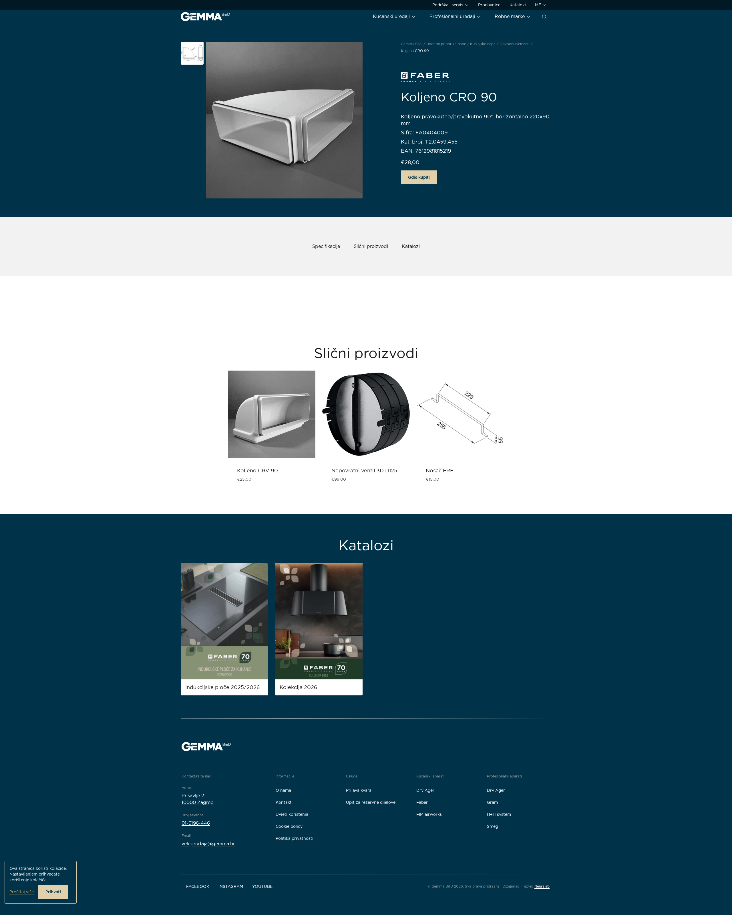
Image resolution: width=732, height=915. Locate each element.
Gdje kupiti (419, 177)
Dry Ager (425, 790)
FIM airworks (429, 814)
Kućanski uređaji (392, 16)
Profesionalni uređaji (452, 16)
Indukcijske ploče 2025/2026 (222, 687)
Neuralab (542, 886)
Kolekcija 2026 (298, 687)
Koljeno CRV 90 (257, 471)
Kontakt (284, 802)
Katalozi (518, 5)
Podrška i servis (448, 5)
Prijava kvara (358, 790)
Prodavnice (489, 5)
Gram (492, 802)
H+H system (499, 814)
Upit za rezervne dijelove (370, 802)
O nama (283, 790)
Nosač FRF (439, 471)
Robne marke (510, 16)
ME (538, 5)
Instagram (230, 886)
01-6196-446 (196, 823)
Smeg (492, 826)
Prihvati (53, 892)
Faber (422, 802)
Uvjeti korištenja (292, 814)
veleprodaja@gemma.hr (208, 843)
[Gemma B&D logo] (205, 16)
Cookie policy (289, 826)
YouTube (262, 886)
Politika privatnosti (294, 838)
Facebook (197, 886)
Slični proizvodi (371, 246)
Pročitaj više (21, 892)
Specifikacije (326, 246)
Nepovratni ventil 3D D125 (364, 471)
